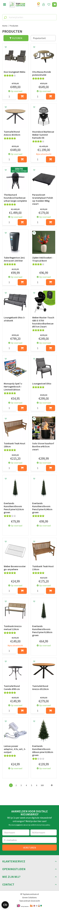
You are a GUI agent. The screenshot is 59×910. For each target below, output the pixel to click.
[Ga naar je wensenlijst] (49, 4)
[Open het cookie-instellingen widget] (5, 904)
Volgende (52, 788)
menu (4, 4)
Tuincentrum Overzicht (29, 900)
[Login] (43, 4)
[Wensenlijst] (49, 4)
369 (42, 785)
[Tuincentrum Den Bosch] (17, 5)
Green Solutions (29, 897)
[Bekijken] (54, 4)
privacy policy (45, 825)
